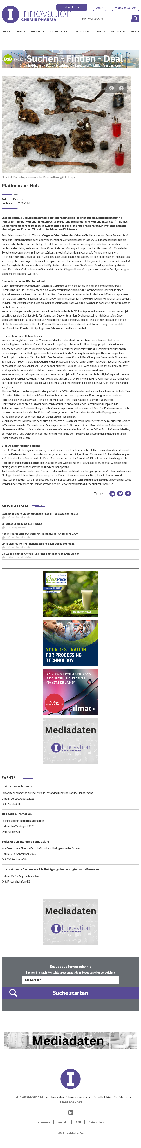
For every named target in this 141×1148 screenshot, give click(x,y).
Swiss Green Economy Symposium (25, 841)
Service (135, 31)
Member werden (125, 7)
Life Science (37, 31)
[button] (112, 494)
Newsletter (71, 7)
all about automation (17, 814)
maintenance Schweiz (17, 786)
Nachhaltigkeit (59, 31)
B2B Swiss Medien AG (29, 1097)
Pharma (20, 31)
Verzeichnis (118, 31)
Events (101, 31)
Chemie (6, 31)
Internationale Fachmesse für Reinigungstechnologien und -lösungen (50, 869)
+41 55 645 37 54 (70, 1101)
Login (99, 7)
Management (83, 31)
